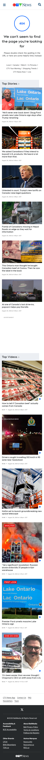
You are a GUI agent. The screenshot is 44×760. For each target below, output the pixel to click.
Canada (16, 65)
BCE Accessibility (10, 729)
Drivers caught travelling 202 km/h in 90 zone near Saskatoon (21, 458)
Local (8, 65)
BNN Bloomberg (9, 745)
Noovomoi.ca (28, 745)
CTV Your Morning (13, 68)
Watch (23, 65)
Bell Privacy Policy (30, 727)
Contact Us (21, 698)
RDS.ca (26, 748)
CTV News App (9, 698)
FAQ (29, 698)
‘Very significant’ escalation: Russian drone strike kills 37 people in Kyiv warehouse (20, 567)
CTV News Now (19, 72)
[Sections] (4, 4)
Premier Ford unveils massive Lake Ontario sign (19, 622)
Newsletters (7, 701)
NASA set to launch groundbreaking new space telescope (22, 512)
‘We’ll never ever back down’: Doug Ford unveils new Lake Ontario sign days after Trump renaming (22, 115)
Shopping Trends (30, 68)
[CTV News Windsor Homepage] (22, 4)
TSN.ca (6, 748)
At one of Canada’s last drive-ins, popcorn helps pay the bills (18, 305)
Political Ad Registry (31, 733)
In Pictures (32, 65)
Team (16, 701)
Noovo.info (27, 742)
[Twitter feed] (22, 709)
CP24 (5, 742)
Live (29, 72)
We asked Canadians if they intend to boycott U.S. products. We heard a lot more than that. (20, 154)
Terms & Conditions (31, 730)
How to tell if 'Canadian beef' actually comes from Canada (20, 404)
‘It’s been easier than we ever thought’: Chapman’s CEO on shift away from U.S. (21, 676)
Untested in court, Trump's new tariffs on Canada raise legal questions (21, 191)
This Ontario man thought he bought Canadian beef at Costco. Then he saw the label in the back (21, 268)
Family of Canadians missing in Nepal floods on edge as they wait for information (20, 229)
